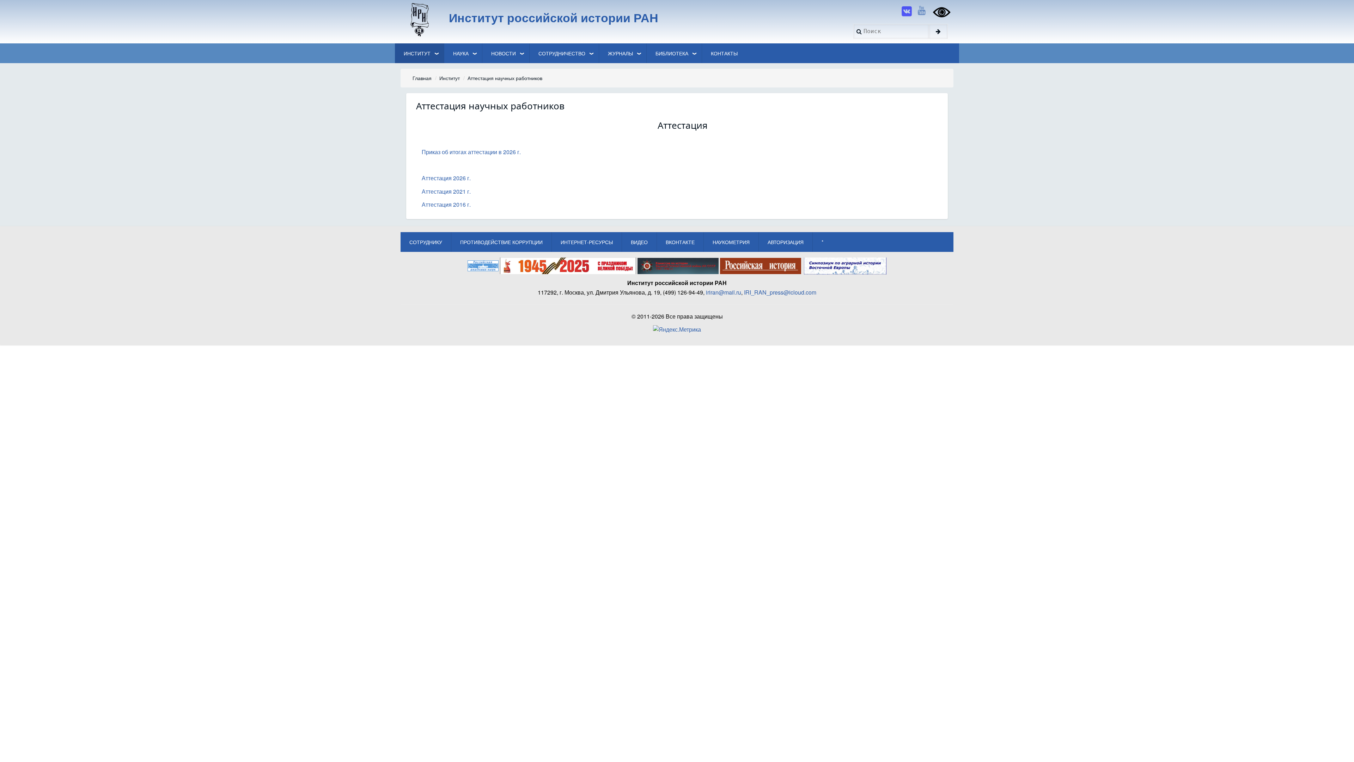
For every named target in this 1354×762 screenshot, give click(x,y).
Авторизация (786, 242)
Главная (422, 77)
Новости (503, 53)
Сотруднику (425, 242)
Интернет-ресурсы (587, 242)
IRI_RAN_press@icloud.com (780, 292)
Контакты (724, 53)
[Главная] (419, 19)
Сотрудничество (561, 53)
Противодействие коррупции (501, 242)
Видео (639, 242)
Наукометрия (731, 242)
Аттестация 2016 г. (446, 204)
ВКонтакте (680, 242)
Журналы (620, 53)
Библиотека (671, 53)
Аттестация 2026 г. (446, 178)
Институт (417, 53)
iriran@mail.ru (723, 292)
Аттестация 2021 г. (446, 191)
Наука (461, 53)
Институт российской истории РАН (553, 17)
